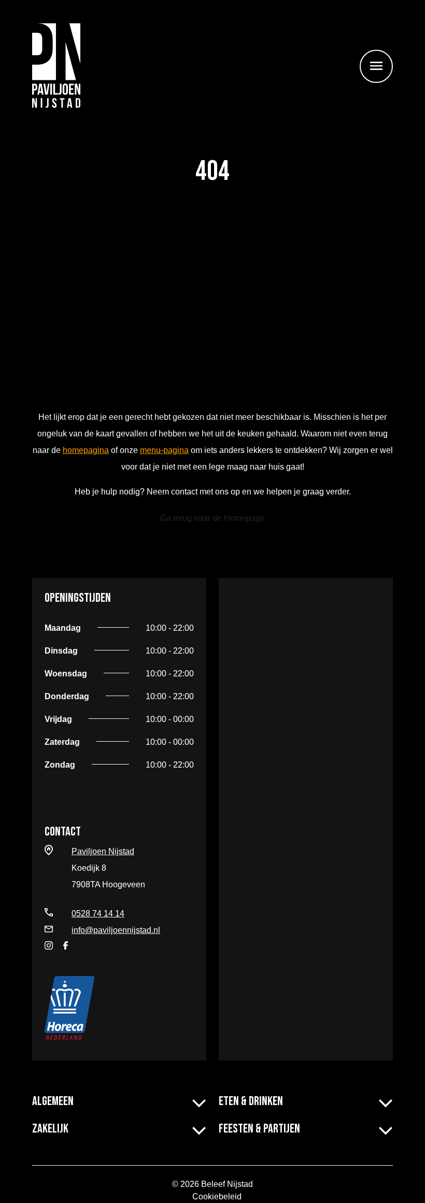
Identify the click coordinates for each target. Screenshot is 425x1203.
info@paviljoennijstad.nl (116, 930)
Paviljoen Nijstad (103, 851)
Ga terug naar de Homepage (212, 518)
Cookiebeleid (217, 1196)
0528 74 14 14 (98, 913)
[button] (199, 1101)
